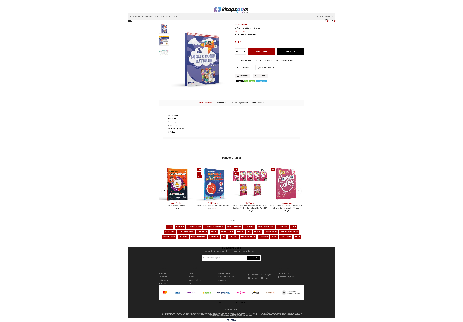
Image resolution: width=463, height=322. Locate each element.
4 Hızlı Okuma (169, 232)
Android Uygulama (284, 273)
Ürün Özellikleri (205, 103)
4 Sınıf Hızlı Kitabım (234, 227)
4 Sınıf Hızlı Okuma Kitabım (213, 227)
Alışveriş (192, 277)
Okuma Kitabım (285, 237)
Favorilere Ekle (174, 196)
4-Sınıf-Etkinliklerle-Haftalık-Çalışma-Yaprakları (213, 205)
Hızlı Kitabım (263, 237)
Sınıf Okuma (183, 237)
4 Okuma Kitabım (227, 232)
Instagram (268, 275)
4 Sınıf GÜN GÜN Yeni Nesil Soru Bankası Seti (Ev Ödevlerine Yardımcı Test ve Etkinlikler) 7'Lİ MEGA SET (250, 207)
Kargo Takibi (222, 280)
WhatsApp (250, 81)
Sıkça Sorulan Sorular (226, 277)
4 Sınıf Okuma (249, 227)
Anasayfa (162, 273)
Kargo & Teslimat (195, 280)
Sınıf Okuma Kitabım (198, 237)
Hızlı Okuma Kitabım (248, 237)
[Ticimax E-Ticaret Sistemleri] (231, 320)
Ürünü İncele (179, 196)
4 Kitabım (240, 232)
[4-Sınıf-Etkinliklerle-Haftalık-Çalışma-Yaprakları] (213, 184)
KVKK (191, 283)
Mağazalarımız (164, 280)
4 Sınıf (169, 227)
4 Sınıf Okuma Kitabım (266, 227)
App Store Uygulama (287, 277)
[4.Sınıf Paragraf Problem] (176, 184)
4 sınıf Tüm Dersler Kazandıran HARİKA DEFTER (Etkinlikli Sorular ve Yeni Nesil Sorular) (286, 207)
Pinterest (254, 278)
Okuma (274, 237)
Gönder (254, 258)
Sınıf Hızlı (257, 232)
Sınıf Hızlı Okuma (271, 232)
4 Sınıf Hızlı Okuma (194, 227)
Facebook (255, 275)
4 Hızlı (293, 227)
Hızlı (223, 237)
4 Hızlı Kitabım (202, 232)
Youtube (267, 278)
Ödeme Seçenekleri (239, 103)
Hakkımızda (163, 277)
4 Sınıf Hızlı (180, 227)
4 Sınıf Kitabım (282, 227)
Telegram (261, 81)
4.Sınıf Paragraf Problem (176, 205)
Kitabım (297, 237)
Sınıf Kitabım (213, 237)
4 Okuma (214, 232)
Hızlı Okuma (233, 237)
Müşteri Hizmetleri (224, 273)
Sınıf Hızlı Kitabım (169, 237)
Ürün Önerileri (258, 103)
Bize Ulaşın (163, 283)
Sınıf (248, 232)
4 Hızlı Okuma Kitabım (186, 232)
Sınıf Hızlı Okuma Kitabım (289, 232)
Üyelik (191, 273)
